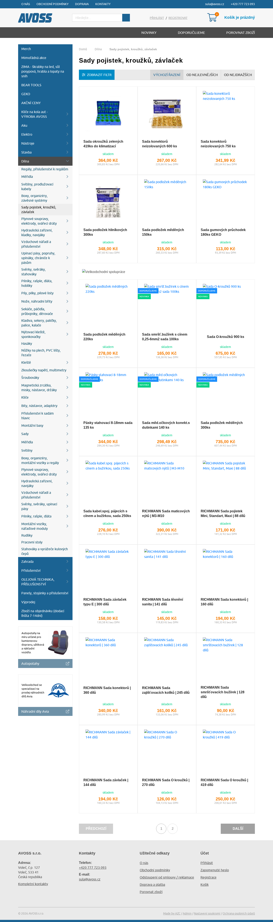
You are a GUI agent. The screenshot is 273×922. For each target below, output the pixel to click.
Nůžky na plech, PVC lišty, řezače (41, 352)
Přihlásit (157, 18)
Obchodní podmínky (52, 4)
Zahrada (27, 561)
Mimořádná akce (33, 58)
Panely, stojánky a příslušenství (44, 593)
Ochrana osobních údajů (239, 913)
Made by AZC (171, 913)
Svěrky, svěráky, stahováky (33, 271)
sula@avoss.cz (214, 4)
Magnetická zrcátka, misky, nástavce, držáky (39, 387)
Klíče (25, 397)
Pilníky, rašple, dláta (36, 516)
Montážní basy (32, 425)
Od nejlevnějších (202, 75)
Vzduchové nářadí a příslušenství (36, 244)
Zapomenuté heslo (214, 870)
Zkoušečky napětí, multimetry (43, 370)
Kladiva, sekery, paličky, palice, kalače (39, 323)
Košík (204, 884)
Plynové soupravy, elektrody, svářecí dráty (39, 221)
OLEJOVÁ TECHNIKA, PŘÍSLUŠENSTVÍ (37, 581)
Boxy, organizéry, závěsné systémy (34, 198)
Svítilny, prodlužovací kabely (37, 186)
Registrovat (177, 18)
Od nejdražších (238, 75)
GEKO (25, 94)
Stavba (26, 152)
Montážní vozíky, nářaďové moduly (34, 526)
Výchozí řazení (166, 75)
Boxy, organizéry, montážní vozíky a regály (40, 460)
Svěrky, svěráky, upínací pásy (39, 506)
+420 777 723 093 (243, 4)
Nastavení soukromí (207, 913)
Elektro (26, 134)
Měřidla (27, 176)
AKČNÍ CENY (31, 103)
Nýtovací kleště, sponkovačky (33, 334)
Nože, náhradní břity (36, 301)
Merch (26, 49)
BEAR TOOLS (31, 85)
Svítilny (26, 450)
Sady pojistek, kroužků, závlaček (38, 209)
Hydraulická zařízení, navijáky (36, 483)
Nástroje (27, 143)
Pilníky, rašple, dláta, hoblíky (36, 283)
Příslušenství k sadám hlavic (37, 415)
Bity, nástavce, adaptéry (39, 406)
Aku (24, 125)
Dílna (25, 161)
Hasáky (26, 343)
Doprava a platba (152, 884)
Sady (25, 434)
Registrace (208, 877)
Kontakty (102, 4)
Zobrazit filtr (99, 75)
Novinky (149, 32)
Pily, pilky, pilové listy (37, 293)
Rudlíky (26, 535)
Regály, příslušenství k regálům (44, 169)
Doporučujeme (191, 32)
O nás (25, 4)
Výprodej (28, 602)
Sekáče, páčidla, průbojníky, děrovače (37, 311)
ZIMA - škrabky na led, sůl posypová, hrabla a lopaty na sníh (42, 71)
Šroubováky (30, 377)
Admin (187, 913)
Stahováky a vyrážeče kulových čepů (44, 551)
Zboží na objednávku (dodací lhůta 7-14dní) (42, 613)
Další (238, 828)
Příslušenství (31, 570)
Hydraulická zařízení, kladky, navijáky (36, 232)
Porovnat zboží (240, 32)
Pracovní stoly (31, 542)
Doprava (82, 4)
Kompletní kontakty (33, 884)
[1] (126, 18)
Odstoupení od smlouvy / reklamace (167, 877)
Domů (83, 49)
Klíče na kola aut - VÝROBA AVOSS (34, 114)
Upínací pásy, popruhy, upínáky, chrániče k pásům (38, 257)
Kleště (26, 362)
